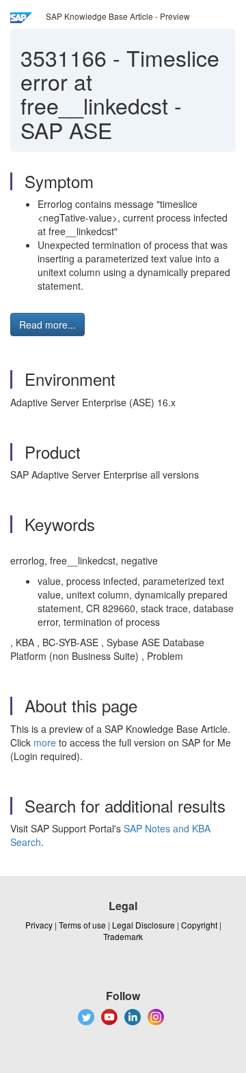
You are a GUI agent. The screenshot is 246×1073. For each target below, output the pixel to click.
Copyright (199, 925)
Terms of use (82, 925)
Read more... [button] (47, 324)
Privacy (39, 925)
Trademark (123, 936)
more (44, 742)
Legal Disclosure (143, 925)
